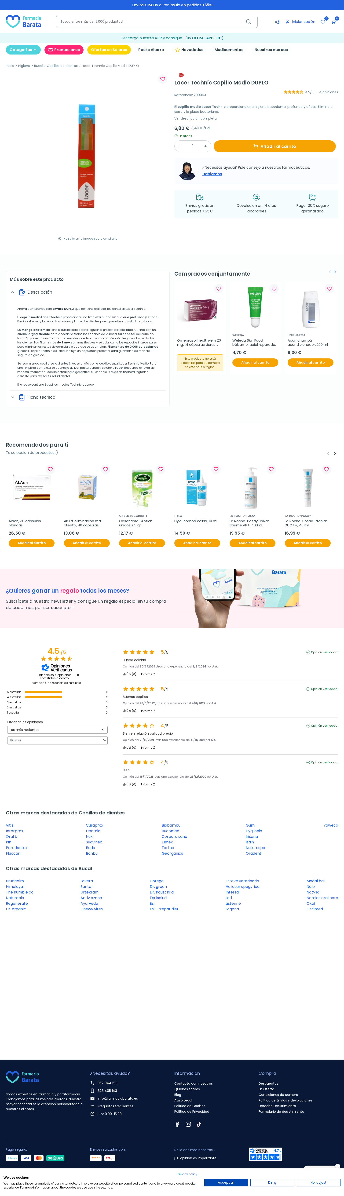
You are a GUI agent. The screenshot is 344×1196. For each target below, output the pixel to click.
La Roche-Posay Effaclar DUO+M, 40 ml (306, 523)
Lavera (87, 881)
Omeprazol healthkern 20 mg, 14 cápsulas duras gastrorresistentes (199, 342)
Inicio (10, 65)
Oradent (253, 853)
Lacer (45, 317)
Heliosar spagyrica (243, 886)
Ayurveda (89, 903)
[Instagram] (188, 1124)
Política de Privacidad (191, 1111)
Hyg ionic (254, 831)
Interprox (14, 831)
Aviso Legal (183, 1100)
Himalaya (14, 886)
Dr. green (158, 886)
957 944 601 (107, 1083)
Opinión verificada (324, 652)
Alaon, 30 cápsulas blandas (25, 523)
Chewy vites (92, 909)
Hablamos (212, 174)
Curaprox (94, 825)
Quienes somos (187, 1089)
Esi (152, 903)
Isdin (250, 842)
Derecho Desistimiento (277, 1106)
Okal (311, 903)
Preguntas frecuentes (115, 1106)
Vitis (9, 825)
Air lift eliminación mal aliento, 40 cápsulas (83, 523)
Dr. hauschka (162, 892)
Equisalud (158, 898)
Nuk (89, 836)
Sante (86, 886)
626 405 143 (107, 1090)
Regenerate (17, 903)
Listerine (233, 903)
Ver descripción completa (195, 118)
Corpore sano (174, 836)
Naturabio (15, 898)
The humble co (19, 892)
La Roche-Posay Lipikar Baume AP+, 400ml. (250, 523)
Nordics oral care (322, 898)
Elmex (167, 842)
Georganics (172, 853)
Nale (311, 886)
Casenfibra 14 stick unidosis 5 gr (136, 523)
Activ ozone (91, 898)
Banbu (92, 853)
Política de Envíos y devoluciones (285, 1100)
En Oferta (266, 1089)
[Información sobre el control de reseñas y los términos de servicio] (78, 675)
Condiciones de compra (278, 1094)
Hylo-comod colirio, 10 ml (195, 521)
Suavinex (94, 842)
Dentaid (93, 831)
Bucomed (170, 831)
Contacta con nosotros (193, 1083)
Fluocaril (13, 853)
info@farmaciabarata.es (118, 1098)
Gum (250, 825)
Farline (168, 847)
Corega (157, 881)
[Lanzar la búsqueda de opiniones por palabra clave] (104, 740)
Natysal (313, 892)
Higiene (24, 65)
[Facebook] (177, 1124)
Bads (90, 847)
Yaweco (331, 825)
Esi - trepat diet (164, 909)
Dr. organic (16, 909)
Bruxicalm (15, 881)
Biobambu (171, 825)
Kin (8, 842)
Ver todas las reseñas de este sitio (56, 683)
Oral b (11, 836)
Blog (177, 1094)
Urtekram (90, 892)
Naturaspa (255, 847)
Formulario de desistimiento (281, 1111)
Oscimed (315, 909)
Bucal (38, 65)
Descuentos (268, 1083)
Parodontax (16, 847)
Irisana (252, 836)
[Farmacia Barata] (23, 21)
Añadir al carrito (278, 146)
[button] (333, 21)
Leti (229, 898)
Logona (232, 909)
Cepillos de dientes (62, 65)
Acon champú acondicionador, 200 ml (308, 342)
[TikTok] (199, 1124)
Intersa (232, 892)
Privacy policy (187, 1174)
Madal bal (316, 881)
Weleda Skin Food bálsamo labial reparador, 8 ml (255, 342)
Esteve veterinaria (242, 881)
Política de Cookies (189, 1106)
